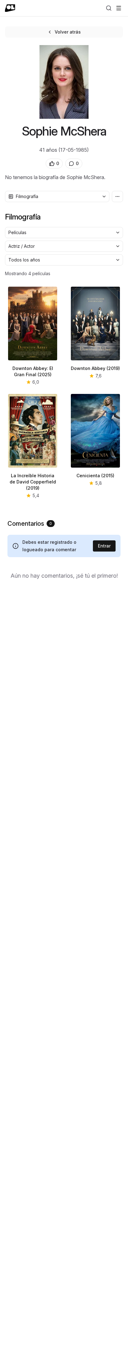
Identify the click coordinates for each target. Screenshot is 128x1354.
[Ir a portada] (10, 8)
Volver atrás (68, 32)
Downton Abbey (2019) (95, 368)
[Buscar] (109, 8)
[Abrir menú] (118, 8)
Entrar (104, 545)
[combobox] (57, 196)
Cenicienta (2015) (95, 475)
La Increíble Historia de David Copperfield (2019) (33, 482)
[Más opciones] (117, 196)
